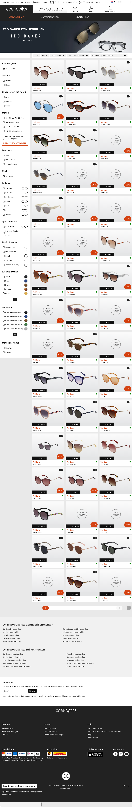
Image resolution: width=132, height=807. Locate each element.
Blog (90, 735)
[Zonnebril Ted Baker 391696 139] (82, 343)
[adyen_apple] (37, 754)
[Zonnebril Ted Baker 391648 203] (82, 309)
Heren (7, 85)
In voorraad (10, 160)
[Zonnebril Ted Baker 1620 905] (48, 445)
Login (91, 11)
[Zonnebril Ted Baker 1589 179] (82, 479)
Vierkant (8, 188)
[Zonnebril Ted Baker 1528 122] (116, 173)
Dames (8, 81)
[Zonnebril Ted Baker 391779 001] (82, 71)
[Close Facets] (15, 55)
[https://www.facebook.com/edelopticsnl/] (115, 754)
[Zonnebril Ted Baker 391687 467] (116, 479)
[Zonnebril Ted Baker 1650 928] (82, 173)
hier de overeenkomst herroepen (19, 786)
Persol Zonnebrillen (11, 635)
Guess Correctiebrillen (76, 657)
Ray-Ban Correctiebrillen (13, 654)
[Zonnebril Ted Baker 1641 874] (48, 343)
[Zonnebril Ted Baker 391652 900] (48, 173)
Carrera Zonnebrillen (11, 638)
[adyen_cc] (3, 754)
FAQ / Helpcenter (95, 728)
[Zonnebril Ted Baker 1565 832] (48, 207)
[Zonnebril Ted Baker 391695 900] (82, 411)
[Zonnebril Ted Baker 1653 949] (48, 105)
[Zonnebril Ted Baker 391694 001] (116, 547)
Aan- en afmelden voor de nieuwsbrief (104, 731)
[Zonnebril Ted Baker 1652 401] (48, 241)
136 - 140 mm (13, 127)
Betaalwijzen (50, 728)
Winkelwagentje (110, 11)
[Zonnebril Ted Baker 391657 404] (48, 71)
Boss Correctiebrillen (75, 660)
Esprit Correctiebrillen (76, 666)
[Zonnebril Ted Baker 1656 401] (116, 139)
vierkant (8, 260)
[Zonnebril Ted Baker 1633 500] (116, 581)
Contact (5, 735)
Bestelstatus (93, 738)
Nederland (118, 2)
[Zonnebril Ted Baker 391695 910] (48, 547)
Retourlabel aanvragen (54, 735)
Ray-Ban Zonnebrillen (12, 629)
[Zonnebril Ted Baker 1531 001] (82, 207)
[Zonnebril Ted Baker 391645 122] (48, 275)
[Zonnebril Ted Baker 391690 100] (82, 581)
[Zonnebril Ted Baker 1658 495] (48, 581)
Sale (7, 155)
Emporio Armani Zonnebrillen (75, 629)
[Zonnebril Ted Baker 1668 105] (116, 343)
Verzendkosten (50, 731)
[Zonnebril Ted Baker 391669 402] (116, 241)
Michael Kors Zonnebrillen (74, 632)
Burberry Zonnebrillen (72, 641)
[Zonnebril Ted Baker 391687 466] (116, 445)
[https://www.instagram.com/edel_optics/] (121, 754)
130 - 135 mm (12, 122)
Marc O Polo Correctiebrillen (15, 663)
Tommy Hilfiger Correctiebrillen (80, 663)
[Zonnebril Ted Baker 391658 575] (116, 71)
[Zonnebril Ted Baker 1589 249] (48, 479)
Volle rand (9, 227)
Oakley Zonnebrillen (11, 632)
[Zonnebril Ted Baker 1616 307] (48, 309)
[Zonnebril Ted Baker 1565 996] (116, 275)
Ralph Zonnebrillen (71, 638)
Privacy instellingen (10, 731)
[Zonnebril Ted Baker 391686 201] (116, 411)
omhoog (126, 785)
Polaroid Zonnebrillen (12, 641)
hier (83, 696)
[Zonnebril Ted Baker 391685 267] (48, 139)
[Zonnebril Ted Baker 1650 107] (116, 309)
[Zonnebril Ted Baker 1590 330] (116, 377)
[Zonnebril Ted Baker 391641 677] (82, 377)
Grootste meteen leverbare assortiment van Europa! (27, 2)
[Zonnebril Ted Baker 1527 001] (82, 513)
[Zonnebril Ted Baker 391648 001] (82, 275)
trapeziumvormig (12, 265)
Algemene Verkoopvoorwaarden (15, 792)
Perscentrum (7, 728)
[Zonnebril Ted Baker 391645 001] (48, 513)
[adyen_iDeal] (31, 754)
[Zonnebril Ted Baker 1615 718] (116, 513)
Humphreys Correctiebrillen (14, 660)
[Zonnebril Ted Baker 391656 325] (82, 445)
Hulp (90, 724)
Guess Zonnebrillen (71, 635)
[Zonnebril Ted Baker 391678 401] (82, 547)
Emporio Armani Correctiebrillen (17, 666)
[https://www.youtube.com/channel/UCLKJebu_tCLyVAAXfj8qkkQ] (126, 754)
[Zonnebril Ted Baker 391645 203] (48, 411)
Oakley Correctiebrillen (12, 657)
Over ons (6, 724)
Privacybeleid (36, 792)
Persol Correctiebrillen (76, 654)
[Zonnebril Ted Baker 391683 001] (48, 377)
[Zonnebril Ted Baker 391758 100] (82, 105)
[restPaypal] (22, 754)
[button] (16, 9)
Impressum (6, 795)
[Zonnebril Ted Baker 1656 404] (82, 241)
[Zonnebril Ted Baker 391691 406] (116, 105)
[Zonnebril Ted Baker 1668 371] (116, 207)
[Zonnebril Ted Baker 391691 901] (82, 139)
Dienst (47, 724)
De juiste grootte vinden (15, 143)
